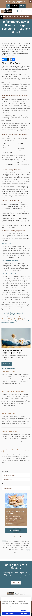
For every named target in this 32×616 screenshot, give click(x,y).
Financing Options (8, 488)
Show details (24, 610)
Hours (22, 5)
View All (13, 368)
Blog (3, 484)
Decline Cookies (23, 613)
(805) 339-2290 (16, 2)
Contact (14, 5)
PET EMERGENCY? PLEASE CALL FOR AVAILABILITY (15, 16)
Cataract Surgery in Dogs (9, 431)
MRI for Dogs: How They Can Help (12, 391)
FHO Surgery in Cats (8, 413)
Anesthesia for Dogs (8, 371)
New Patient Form (8, 479)
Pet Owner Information (9, 475)
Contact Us (6, 363)
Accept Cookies (9, 613)
